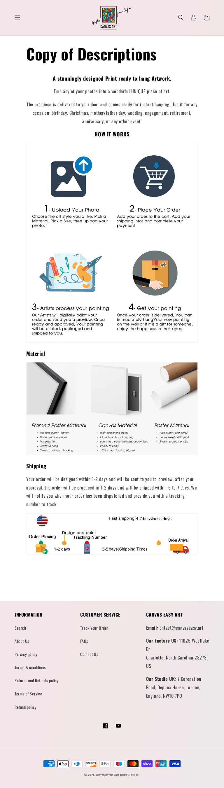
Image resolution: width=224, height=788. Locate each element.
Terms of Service (28, 693)
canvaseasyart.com (107, 775)
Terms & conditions (30, 667)
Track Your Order (94, 628)
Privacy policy (26, 654)
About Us (22, 641)
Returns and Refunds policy (37, 680)
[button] (17, 17)
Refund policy (25, 707)
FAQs (84, 641)
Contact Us (89, 654)
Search (20, 628)
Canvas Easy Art (130, 775)
